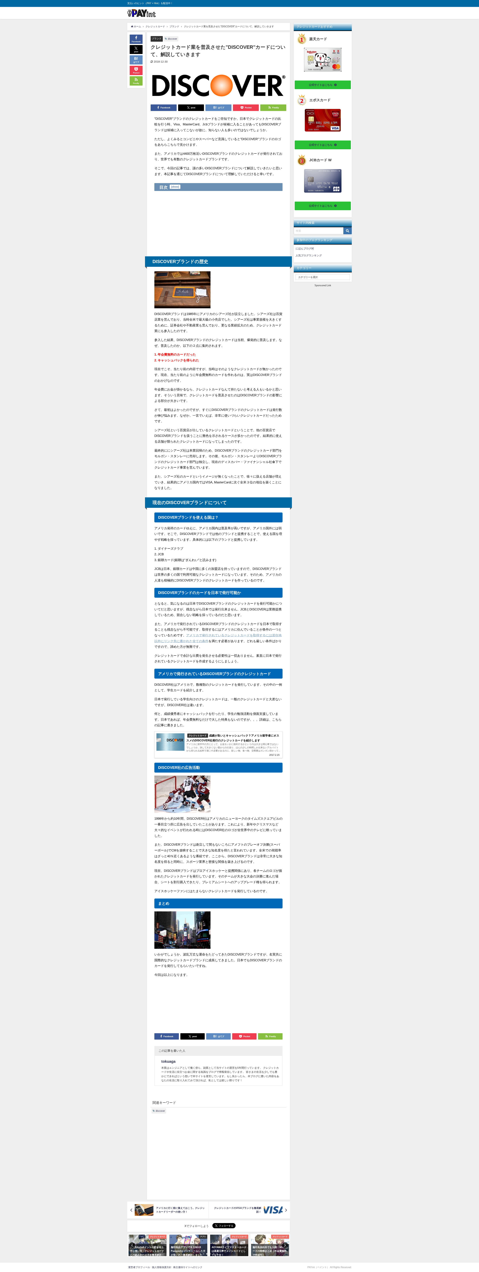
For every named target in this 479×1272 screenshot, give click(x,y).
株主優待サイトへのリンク (187, 1267)
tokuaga (168, 1061)
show (175, 187)
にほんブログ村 (305, 248)
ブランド (156, 38)
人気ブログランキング (309, 255)
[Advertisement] (218, 223)
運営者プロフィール (139, 1267)
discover (172, 39)
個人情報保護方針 (161, 1267)
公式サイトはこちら (320, 85)
